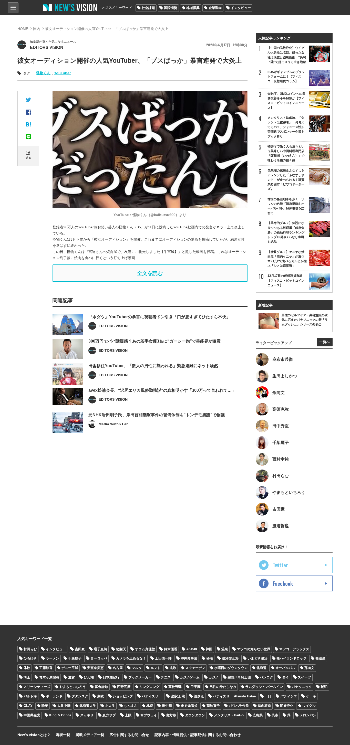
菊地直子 (213, 706)
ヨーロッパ (98, 658)
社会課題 (148, 8)
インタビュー (241, 8)
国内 (36, 29)
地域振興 (193, 8)
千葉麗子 (74, 658)
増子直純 (100, 649)
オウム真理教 (145, 649)
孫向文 (309, 668)
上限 (128, 715)
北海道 (261, 668)
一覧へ (324, 342)
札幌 (149, 706)
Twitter (280, 565)
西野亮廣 (123, 687)
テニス (166, 677)
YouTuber (62, 73)
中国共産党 (32, 715)
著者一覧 (63, 735)
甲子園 (196, 687)
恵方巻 (171, 715)
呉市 (275, 715)
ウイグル (309, 706)
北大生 (110, 706)
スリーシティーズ (37, 687)
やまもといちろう (72, 687)
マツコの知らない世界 (253, 649)
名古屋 (118, 668)
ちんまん (130, 706)
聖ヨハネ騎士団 (239, 677)
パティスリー (152, 696)
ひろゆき (30, 658)
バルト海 (30, 696)
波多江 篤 (178, 696)
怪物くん (43, 73)
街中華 (167, 706)
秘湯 (209, 658)
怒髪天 (121, 649)
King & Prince (60, 715)
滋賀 (71, 677)
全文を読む (150, 273)
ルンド (156, 668)
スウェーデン (195, 668)
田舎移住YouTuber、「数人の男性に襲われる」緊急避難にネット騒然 (153, 366)
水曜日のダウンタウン (231, 668)
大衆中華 (63, 706)
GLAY (28, 706)
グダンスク (79, 696)
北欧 (173, 668)
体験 (27, 668)
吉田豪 (80, 649)
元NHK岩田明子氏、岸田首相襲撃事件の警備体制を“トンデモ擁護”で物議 (156, 415)
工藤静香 (46, 668)
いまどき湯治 (257, 658)
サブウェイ (148, 715)
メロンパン (308, 715)
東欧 (100, 696)
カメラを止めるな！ (131, 658)
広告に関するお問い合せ (129, 735)
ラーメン (52, 658)
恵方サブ (109, 715)
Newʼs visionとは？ (33, 735)
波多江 (199, 696)
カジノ (214, 677)
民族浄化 (286, 706)
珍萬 (45, 706)
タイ (285, 677)
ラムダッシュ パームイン (264, 687)
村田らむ (30, 649)
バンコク (266, 677)
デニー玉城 (69, 668)
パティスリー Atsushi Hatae (234, 696)
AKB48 (191, 649)
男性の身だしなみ (223, 687)
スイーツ (304, 677)
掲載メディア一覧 (90, 735)
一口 (268, 696)
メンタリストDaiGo (229, 715)
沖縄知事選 (189, 658)
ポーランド (54, 696)
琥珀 (324, 687)
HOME (22, 29)
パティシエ (288, 696)
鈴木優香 (170, 649)
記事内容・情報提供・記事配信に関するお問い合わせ (198, 735)
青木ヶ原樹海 (49, 677)
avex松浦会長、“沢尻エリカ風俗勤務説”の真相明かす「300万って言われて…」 (162, 390)
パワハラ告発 (239, 706)
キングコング (149, 687)
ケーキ (311, 696)
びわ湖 (89, 677)
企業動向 (215, 8)
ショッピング (123, 696)
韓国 (209, 649)
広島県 (258, 715)
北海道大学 (87, 706)
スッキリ (87, 715)
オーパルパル (285, 668)
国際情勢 (170, 8)
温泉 (224, 649)
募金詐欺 (101, 687)
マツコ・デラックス (294, 649)
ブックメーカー (140, 677)
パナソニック (302, 687)
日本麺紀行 (111, 677)
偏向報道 (264, 706)
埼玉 (27, 677)
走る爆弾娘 (189, 706)
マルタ (137, 668)
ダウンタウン (195, 715)
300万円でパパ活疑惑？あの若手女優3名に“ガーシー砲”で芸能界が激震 (154, 341)
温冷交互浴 (230, 658)
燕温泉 (320, 658)
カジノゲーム (190, 677)
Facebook (283, 583)
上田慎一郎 (163, 658)
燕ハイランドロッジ (291, 658)
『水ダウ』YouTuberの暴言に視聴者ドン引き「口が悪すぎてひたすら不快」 (159, 317)
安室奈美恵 (95, 668)
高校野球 (175, 687)
